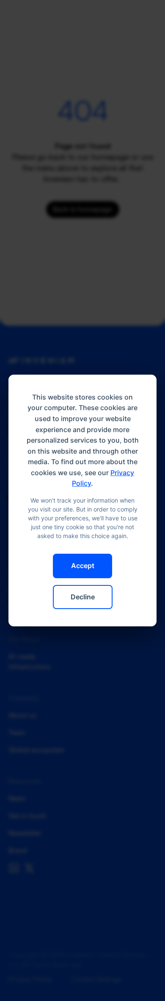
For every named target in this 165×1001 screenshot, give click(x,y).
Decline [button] (83, 597)
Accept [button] (82, 565)
